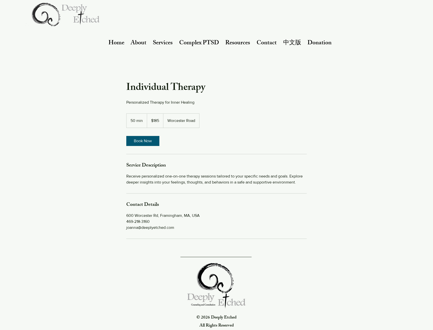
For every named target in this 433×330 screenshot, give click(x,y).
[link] (142, 141)
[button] (139, 43)
